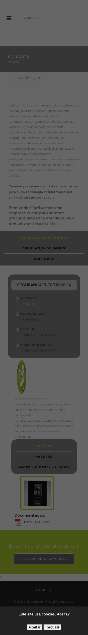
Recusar (52, 627)
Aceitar (34, 627)
